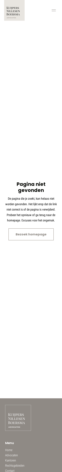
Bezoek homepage (31, 234)
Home (8, 450)
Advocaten (11, 455)
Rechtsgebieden (14, 465)
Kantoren (10, 460)
